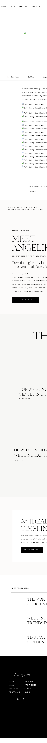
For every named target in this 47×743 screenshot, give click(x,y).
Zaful (32, 92)
